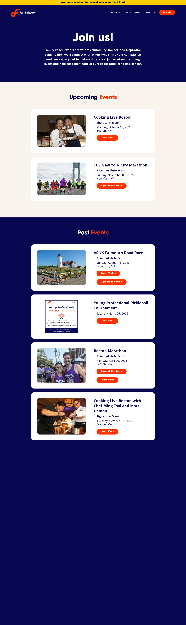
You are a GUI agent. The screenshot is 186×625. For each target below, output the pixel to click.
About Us (150, 12)
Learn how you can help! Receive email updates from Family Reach (93, 2)
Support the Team (111, 186)
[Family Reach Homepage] (23, 13)
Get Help (115, 12)
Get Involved (133, 12)
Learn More (107, 138)
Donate (167, 12)
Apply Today (108, 273)
